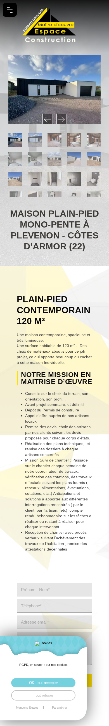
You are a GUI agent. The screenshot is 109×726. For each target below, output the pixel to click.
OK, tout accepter (43, 683)
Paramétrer (59, 707)
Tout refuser (43, 695)
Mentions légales (27, 707)
